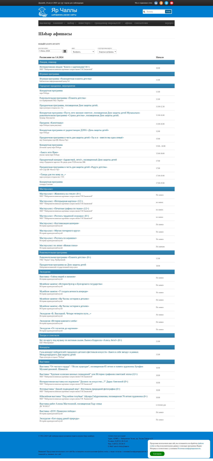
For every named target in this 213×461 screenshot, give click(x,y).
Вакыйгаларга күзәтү (49, 44)
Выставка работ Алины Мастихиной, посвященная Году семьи (71, 403)
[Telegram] (166, 2)
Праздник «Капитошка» (51, 123)
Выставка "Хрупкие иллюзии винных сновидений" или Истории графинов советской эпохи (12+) (88, 374)
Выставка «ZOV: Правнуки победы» (58, 411)
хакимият (58, 23)
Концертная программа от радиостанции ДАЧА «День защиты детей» (74, 130)
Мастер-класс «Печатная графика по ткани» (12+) (64, 208)
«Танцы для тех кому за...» (53, 174)
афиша (128, 23)
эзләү (168, 11)
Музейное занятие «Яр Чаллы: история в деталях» (64, 298)
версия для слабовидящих (73, 3)
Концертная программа (51, 90)
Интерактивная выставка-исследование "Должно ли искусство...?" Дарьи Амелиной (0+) (84, 381)
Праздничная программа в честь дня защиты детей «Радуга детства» (73, 167)
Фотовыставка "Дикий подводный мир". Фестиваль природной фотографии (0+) (80, 389)
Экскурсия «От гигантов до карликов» (59, 328)
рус (59, 3)
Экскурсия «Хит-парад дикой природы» (59, 418)
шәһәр (71, 23)
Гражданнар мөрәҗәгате (108, 23)
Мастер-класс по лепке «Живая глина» (59, 245)
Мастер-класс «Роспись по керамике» (58, 238)
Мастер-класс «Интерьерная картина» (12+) (61, 201)
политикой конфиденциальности (134, 452)
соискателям (141, 23)
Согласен (157, 453)
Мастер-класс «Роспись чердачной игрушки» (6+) (64, 216)
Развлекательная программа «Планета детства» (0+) (65, 257)
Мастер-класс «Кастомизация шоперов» (59, 223)
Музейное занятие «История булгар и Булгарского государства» (71, 284)
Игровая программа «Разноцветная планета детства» (66, 78)
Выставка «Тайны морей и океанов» (58, 276)
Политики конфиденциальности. (189, 449)
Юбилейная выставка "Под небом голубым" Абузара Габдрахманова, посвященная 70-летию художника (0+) (93, 396)
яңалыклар (45, 23)
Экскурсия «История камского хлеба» (58, 321)
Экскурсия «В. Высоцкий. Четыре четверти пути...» (65, 313)
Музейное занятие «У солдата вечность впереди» (64, 291)
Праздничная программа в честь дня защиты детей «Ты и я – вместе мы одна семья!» (82, 137)
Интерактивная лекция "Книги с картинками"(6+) (64, 67)
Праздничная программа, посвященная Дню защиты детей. (69, 105)
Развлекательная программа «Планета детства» (63, 98)
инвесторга (85, 23)
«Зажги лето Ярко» (49, 152)
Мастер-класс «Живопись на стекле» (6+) (60, 193)
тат (62, 3)
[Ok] (161, 2)
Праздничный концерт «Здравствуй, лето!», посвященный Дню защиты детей (78, 159)
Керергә (169, 23)
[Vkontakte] (156, 2)
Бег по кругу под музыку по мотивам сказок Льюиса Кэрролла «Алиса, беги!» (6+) (81, 340)
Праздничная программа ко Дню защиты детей (63, 264)
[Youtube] (171, 2)
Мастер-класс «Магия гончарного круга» (60, 230)
